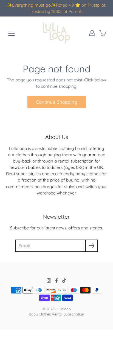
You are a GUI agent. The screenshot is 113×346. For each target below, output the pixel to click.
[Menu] (11, 33)
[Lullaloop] (56, 33)
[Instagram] (48, 280)
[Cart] (103, 33)
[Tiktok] (64, 280)
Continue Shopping (56, 102)
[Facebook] (56, 280)
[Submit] (91, 246)
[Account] (92, 33)
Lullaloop (63, 309)
